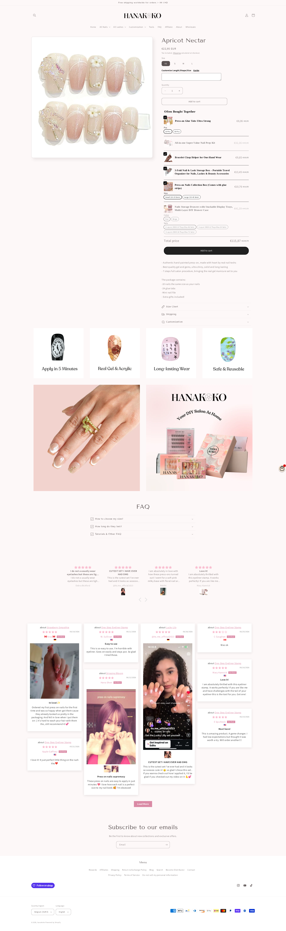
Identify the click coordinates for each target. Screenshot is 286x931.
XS (166, 63)
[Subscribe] (166, 844)
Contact (191, 869)
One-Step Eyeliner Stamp (114, 627)
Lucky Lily (171, 627)
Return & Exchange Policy (134, 869)
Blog (151, 869)
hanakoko (41, 922)
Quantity (165, 85)
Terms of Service (132, 875)
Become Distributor (175, 869)
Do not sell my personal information (160, 875)
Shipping (177, 53)
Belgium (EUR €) (41, 912)
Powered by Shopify (53, 922)
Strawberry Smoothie (58, 627)
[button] (34, 15)
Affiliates (104, 869)
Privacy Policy (114, 875)
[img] (49, 632)
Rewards (93, 869)
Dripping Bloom (114, 673)
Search (160, 869)
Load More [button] (143, 804)
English (62, 912)
